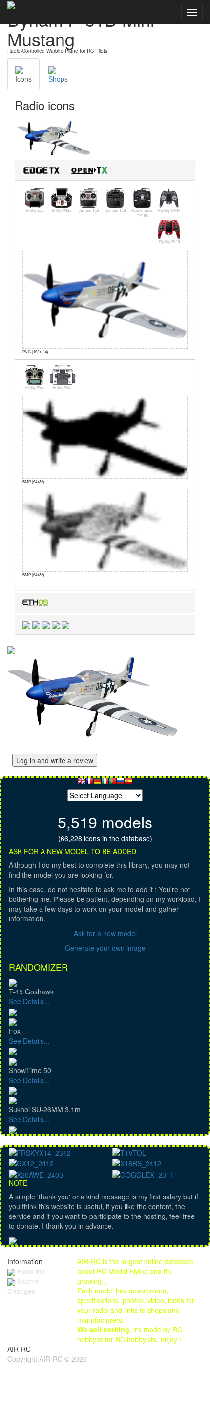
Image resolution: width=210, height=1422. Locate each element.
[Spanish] (128, 783)
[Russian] (121, 783)
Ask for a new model (105, 933)
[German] (97, 783)
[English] (81, 783)
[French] (89, 783)
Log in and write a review (54, 760)
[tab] (105, 170)
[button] (69, 169)
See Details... (29, 1001)
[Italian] (105, 783)
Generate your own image (105, 948)
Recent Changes (23, 1286)
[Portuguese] (113, 783)
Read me (30, 1271)
